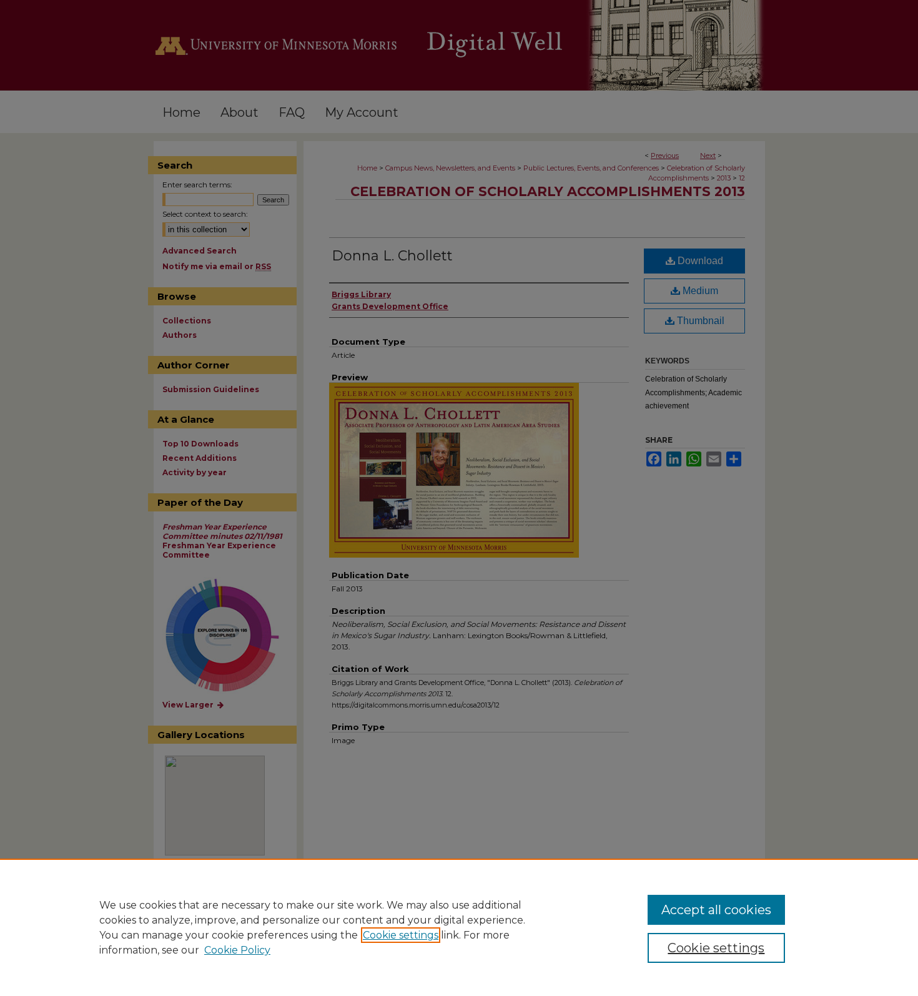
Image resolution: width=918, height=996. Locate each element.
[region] (459, 927)
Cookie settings (400, 935)
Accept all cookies (716, 909)
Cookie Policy (237, 950)
